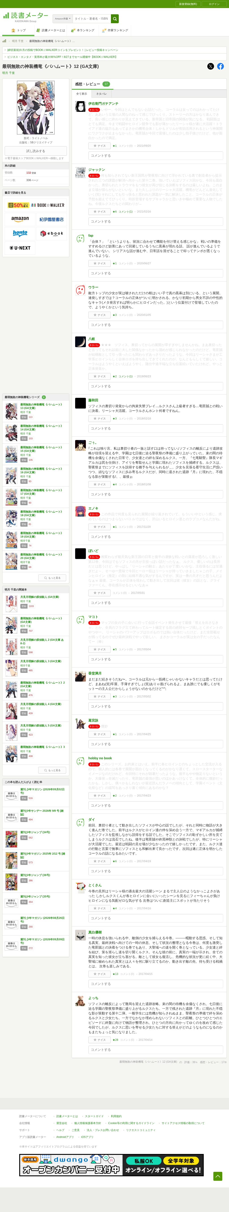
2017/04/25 (144, 734)
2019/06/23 (144, 376)
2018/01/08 (144, 484)
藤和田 (93, 400)
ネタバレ (101, 93)
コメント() (126, 145)
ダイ (91, 819)
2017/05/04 (144, 649)
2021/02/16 (144, 211)
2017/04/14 (146, 1040)
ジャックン (96, 169)
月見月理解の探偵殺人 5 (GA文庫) (40, 725)
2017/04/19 (144, 861)
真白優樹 (95, 932)
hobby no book (100, 758)
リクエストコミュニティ (141, 1130)
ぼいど (93, 551)
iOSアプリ (87, 1137)
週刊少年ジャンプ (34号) (35, 832)
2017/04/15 (146, 974)
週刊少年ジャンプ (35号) (35, 896)
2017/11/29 (144, 527)
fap (90, 235)
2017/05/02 (144, 696)
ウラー (93, 287)
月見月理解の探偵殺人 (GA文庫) (39, 597)
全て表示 (81, 93)
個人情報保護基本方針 (87, 1123)
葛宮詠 (93, 720)
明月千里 (25, 540)
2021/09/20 (144, 145)
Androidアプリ (65, 1137)
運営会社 (61, 1123)
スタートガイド (94, 1116)
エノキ (93, 508)
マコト (93, 617)
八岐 (91, 339)
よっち (93, 998)
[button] (115, 18)
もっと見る (54, 577)
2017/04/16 (144, 908)
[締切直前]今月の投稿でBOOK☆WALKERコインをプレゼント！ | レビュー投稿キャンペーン (62, 50)
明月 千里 (17, 41)
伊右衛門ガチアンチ (103, 103)
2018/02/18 (144, 418)
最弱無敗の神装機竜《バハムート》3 (42, 747)
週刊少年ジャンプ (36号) (35, 875)
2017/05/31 (138, 593)
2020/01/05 (144, 315)
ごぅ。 (93, 442)
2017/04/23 (144, 795)
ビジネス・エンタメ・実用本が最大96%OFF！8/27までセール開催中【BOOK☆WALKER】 (62, 56)
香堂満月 (95, 673)
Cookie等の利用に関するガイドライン (131, 1123)
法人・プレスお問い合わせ (103, 1130)
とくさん (95, 885)
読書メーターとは (67, 1116)
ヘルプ (60, 1130)
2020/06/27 (144, 263)
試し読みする (35, 151)
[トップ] (4, 41)
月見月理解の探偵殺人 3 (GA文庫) (40, 661)
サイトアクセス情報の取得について (183, 1123)
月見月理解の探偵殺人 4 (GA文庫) (40, 704)
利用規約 (116, 1116)
